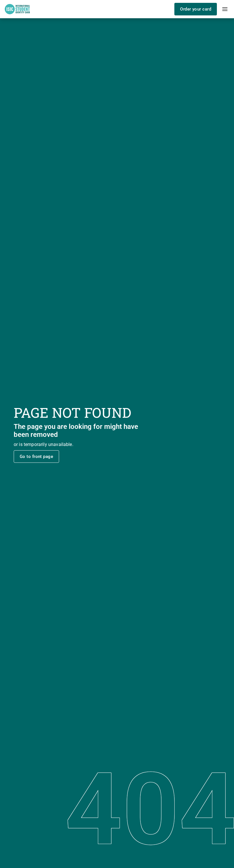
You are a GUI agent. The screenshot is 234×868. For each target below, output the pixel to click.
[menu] (225, 9)
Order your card (195, 9)
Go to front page (36, 456)
